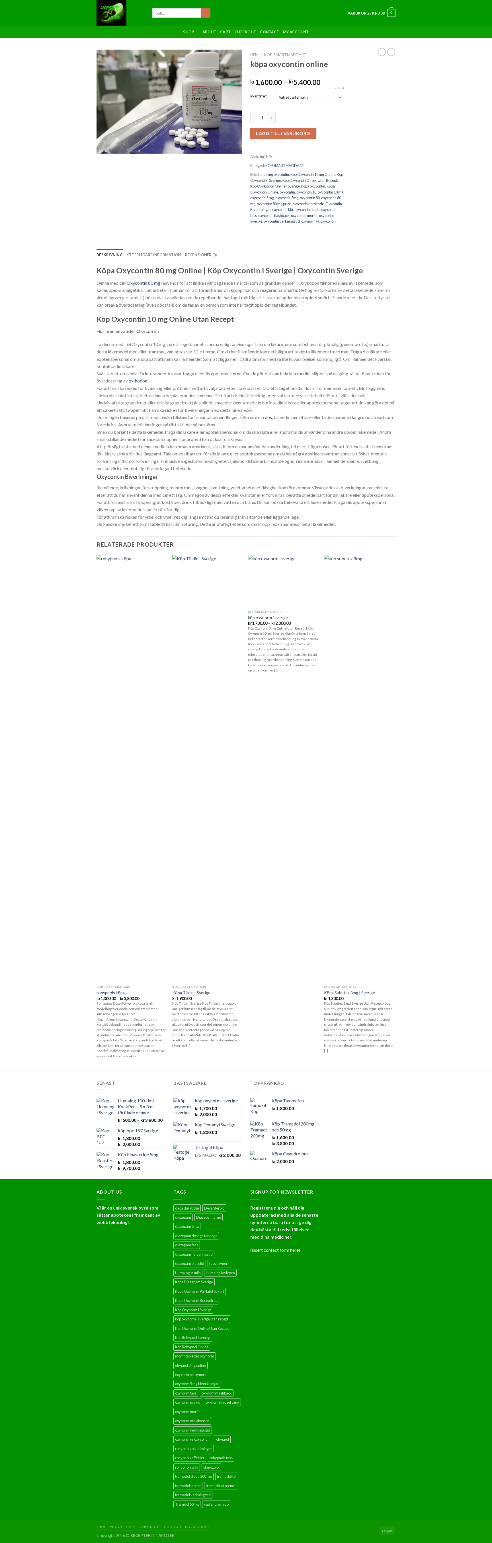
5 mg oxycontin (277, 174)
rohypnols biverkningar (193, 1448)
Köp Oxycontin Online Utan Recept (309, 180)
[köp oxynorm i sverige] (283, 581)
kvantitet (258, 96)
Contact (269, 32)
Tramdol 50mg (187, 1504)
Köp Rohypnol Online (191, 1347)
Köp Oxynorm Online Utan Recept (202, 1328)
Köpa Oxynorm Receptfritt (196, 1300)
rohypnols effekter (189, 1458)
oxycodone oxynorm (191, 1374)
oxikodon (138, 380)
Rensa (339, 88)
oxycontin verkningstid (282, 221)
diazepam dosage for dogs (196, 1235)
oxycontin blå (282, 209)
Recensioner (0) (201, 255)
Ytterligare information (154, 255)
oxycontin (287, 192)
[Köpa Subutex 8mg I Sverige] (359, 768)
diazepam (183, 1217)
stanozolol (211, 1467)
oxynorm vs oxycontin (318, 221)
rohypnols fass (221, 1458)
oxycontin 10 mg (330, 192)
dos (268, 417)
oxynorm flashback (217, 1393)
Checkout (245, 32)
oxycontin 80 (310, 198)
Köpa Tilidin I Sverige (191, 992)
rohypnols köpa (111, 992)
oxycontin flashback (274, 215)
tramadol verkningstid (193, 1495)
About (209, 32)
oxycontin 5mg (286, 198)
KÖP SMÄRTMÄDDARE (285, 54)
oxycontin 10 (306, 192)
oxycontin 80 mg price (274, 203)
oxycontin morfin (304, 215)
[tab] (110, 254)
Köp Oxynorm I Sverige (193, 1310)
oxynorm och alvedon (192, 1420)
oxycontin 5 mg (262, 198)
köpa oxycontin (313, 186)
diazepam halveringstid (194, 1254)
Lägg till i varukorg (283, 133)
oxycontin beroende (308, 203)
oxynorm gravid (187, 1402)
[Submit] (205, 13)
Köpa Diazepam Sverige (194, 1282)
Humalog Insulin (188, 1273)
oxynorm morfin (187, 1411)
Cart (225, 32)
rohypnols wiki (186, 1467)
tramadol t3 (226, 1476)
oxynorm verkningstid (192, 1430)
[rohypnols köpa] (132, 768)
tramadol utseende (221, 1485)
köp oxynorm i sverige (268, 617)
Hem (254, 54)
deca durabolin (187, 1208)
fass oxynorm (220, 1263)
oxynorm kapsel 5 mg (222, 1402)
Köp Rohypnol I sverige (193, 1337)
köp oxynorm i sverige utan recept (201, 1319)
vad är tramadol (216, 1504)
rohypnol (222, 1439)
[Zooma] (104, 146)
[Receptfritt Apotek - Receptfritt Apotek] (120, 13)
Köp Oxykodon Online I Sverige (275, 186)
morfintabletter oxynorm (194, 1356)
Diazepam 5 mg (208, 1217)
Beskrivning (110, 255)
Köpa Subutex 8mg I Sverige (349, 992)
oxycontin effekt (307, 209)
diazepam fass (186, 1245)
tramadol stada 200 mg (193, 1476)
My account (296, 32)
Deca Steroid (214, 1208)
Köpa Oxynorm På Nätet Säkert (199, 1291)
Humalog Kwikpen (220, 1273)
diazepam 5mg (187, 1226)
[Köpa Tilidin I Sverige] (207, 768)
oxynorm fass (185, 1393)
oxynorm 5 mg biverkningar (197, 1383)
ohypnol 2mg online (190, 1365)
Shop (188, 32)
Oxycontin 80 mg (143, 283)
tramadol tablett (188, 1485)
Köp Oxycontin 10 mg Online (312, 174)
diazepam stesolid (189, 1263)
